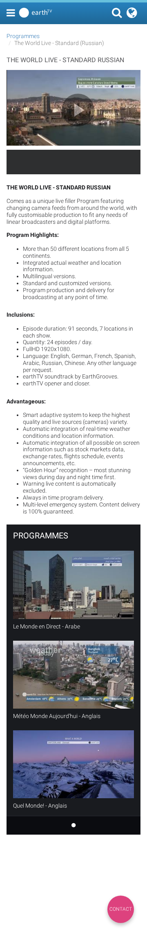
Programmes (23, 36)
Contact (120, 909)
